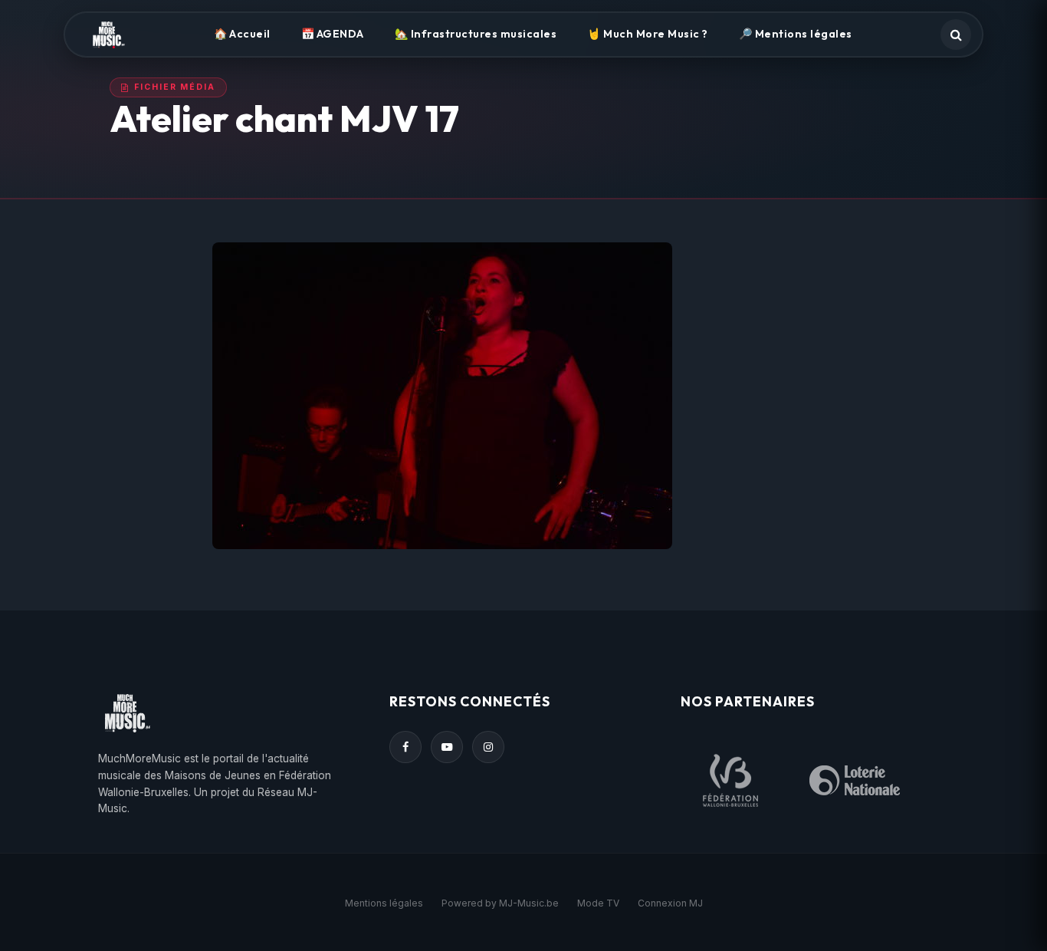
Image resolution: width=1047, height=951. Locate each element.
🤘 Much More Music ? (647, 34)
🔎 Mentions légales (795, 34)
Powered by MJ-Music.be (500, 903)
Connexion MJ (670, 903)
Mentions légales (384, 903)
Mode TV (598, 903)
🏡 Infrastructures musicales (476, 34)
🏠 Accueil (242, 34)
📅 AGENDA (332, 34)
